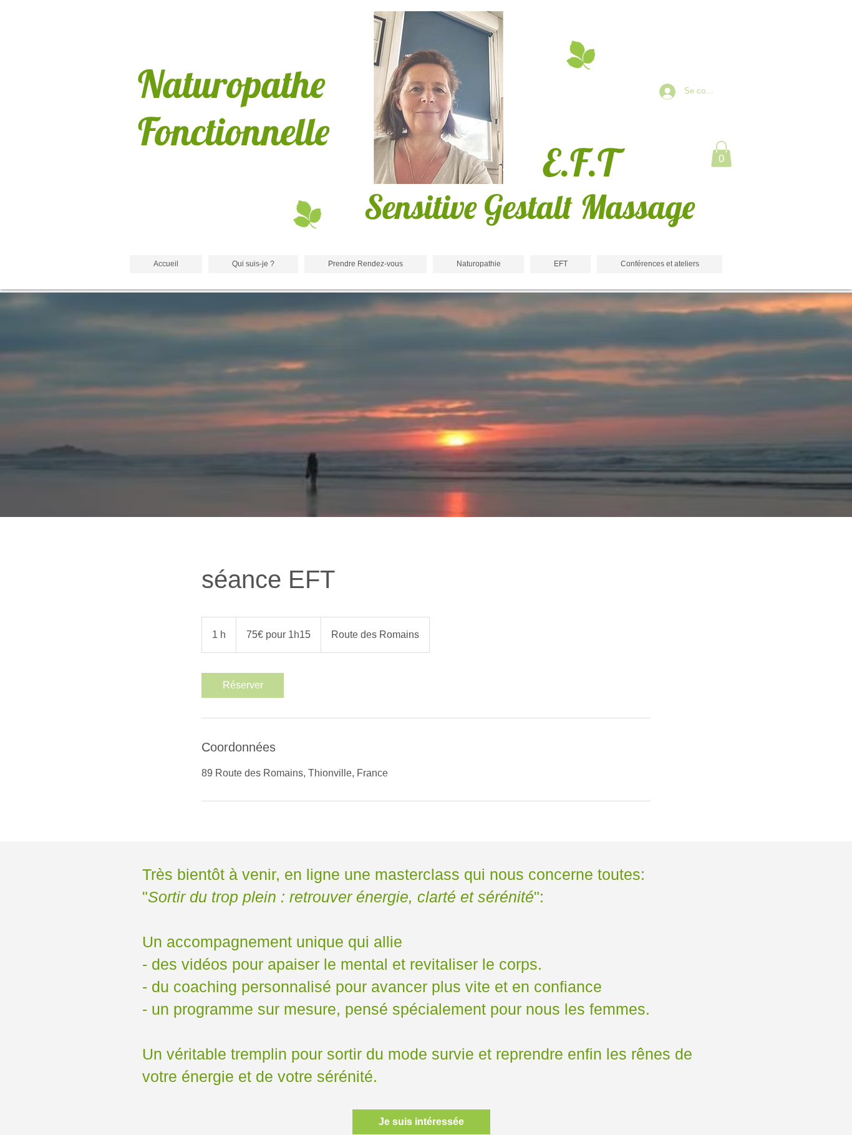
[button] (721, 154)
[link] (242, 685)
